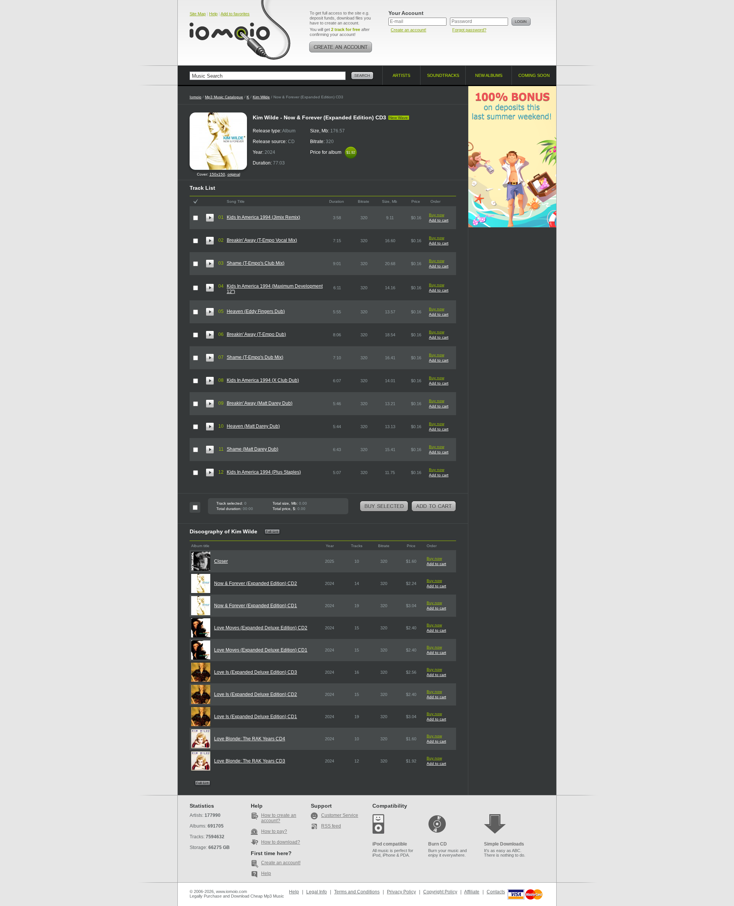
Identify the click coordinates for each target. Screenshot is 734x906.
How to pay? (274, 831)
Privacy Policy (401, 892)
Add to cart (438, 220)
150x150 (217, 174)
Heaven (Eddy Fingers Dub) (256, 311)
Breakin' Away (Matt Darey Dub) (259, 403)
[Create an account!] (340, 47)
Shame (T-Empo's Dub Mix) (255, 357)
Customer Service (339, 815)
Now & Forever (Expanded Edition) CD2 (255, 583)
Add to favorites (235, 13)
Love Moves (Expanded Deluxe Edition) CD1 (260, 650)
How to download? (280, 842)
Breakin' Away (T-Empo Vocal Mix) (262, 240)
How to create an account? (278, 818)
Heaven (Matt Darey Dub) (253, 426)
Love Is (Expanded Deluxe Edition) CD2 (255, 694)
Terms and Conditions (357, 892)
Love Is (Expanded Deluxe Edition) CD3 (255, 672)
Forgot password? (469, 30)
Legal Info (316, 892)
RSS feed (331, 826)
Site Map (198, 13)
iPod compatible (389, 844)
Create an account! (408, 30)
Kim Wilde (261, 97)
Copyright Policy (440, 892)
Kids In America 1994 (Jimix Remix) (263, 217)
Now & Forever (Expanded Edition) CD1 (255, 605)
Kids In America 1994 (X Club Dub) (263, 380)
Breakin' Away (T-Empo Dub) (256, 334)
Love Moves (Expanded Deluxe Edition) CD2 (260, 628)
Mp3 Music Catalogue (224, 97)
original (233, 174)
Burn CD (437, 844)
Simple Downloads (504, 844)
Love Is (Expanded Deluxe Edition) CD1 (255, 716)
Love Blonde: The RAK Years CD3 (249, 761)
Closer (221, 561)
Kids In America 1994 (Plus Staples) (264, 472)
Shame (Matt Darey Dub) (252, 449)
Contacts (496, 892)
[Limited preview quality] (210, 218)
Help (213, 13)
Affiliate (471, 892)
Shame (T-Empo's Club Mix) (255, 263)
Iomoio (195, 97)
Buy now (436, 215)
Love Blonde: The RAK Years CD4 (249, 738)
